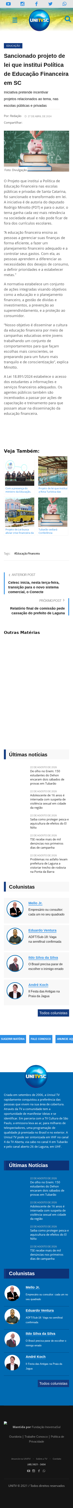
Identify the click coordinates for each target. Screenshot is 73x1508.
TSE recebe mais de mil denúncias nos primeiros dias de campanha (46, 843)
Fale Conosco (41, 1039)
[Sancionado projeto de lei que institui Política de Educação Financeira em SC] (36, 151)
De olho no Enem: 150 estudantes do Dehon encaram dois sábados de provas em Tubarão (47, 777)
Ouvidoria (15, 1436)
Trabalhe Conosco (36, 1436)
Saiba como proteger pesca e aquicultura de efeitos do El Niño (49, 823)
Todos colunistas (53, 1013)
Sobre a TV (41, 1459)
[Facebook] (39, 1470)
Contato (57, 1459)
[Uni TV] (39, 20)
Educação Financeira (28, 553)
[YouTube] (8, 3)
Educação (13, 45)
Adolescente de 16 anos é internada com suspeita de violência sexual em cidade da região (48, 801)
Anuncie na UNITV (21, 1459)
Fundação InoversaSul (46, 1427)
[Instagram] (22, 3)
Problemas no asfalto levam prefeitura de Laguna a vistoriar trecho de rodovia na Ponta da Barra (49, 865)
